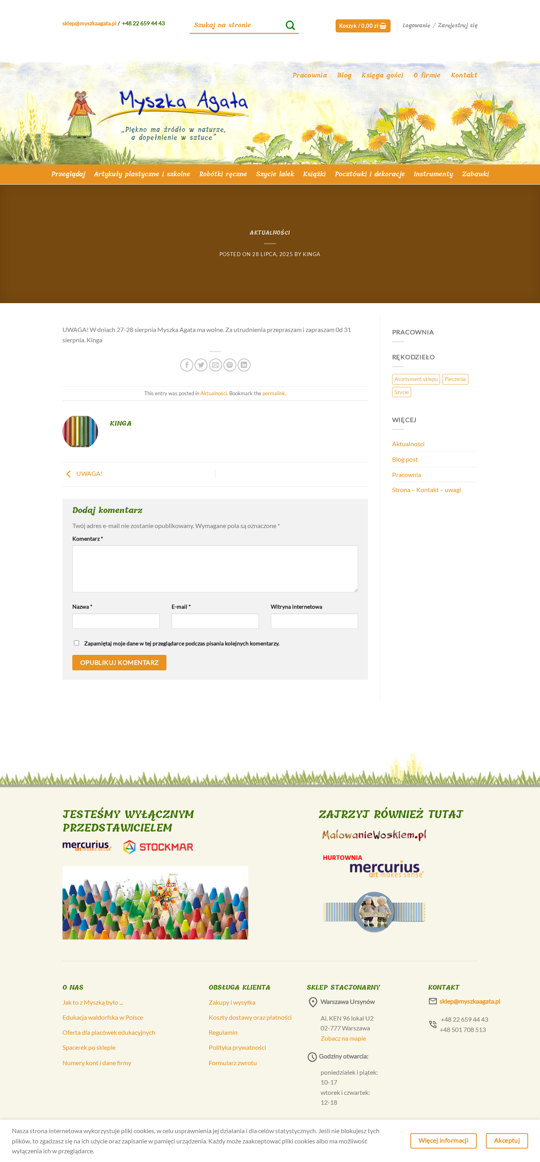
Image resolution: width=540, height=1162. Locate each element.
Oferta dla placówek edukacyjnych (108, 1032)
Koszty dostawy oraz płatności (250, 1017)
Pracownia (310, 75)
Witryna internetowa (296, 606)
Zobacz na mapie (343, 1038)
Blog (344, 75)
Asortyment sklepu (416, 379)
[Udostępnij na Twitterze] (201, 365)
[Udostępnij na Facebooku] (186, 365)
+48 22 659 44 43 (143, 23)
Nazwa (82, 606)
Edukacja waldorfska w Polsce (102, 1017)
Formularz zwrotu (233, 1062)
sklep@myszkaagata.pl (89, 23)
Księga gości (382, 75)
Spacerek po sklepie (88, 1047)
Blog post (405, 459)
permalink (273, 393)
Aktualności (270, 233)
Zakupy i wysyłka (232, 1002)
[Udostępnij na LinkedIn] (244, 365)
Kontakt (464, 75)
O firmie (427, 75)
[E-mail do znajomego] (215, 365)
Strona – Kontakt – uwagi (426, 489)
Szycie (402, 392)
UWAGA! (88, 473)
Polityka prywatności (237, 1047)
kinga (312, 254)
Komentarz (87, 538)
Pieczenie (455, 379)
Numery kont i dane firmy (96, 1062)
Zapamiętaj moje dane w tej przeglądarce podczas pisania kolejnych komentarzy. (181, 643)
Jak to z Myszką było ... (92, 1002)
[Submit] (290, 25)
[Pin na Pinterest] (229, 365)
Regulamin (223, 1032)
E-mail (181, 606)
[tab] (68, 174)
